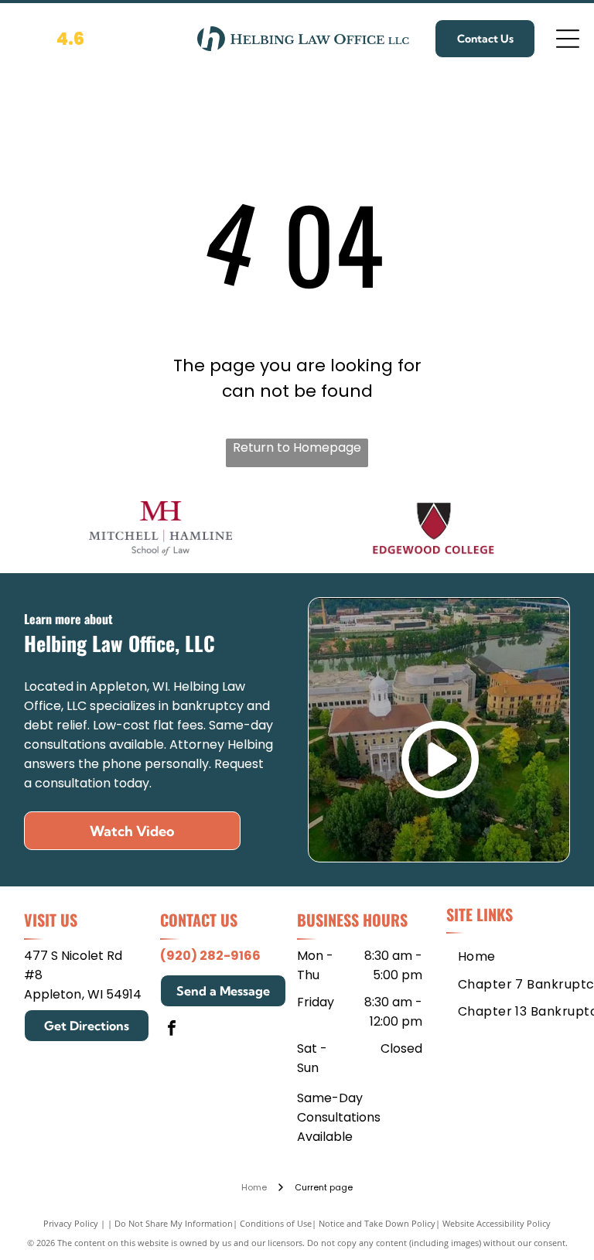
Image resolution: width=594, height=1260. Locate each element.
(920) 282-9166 (210, 956)
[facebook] (171, 1029)
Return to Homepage (297, 447)
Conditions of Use (276, 1223)
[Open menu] (567, 38)
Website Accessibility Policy (496, 1223)
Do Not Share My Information (173, 1223)
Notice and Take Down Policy (377, 1223)
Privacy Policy (70, 1223)
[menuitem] (476, 956)
